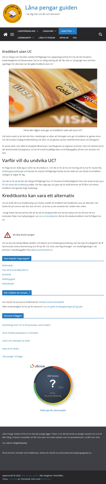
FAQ (75, 37)
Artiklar (63, 37)
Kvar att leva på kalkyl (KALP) (15, 270)
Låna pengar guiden (51, 7)
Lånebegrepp (24, 37)
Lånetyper (66, 31)
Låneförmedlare (26, 31)
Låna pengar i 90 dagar (12, 356)
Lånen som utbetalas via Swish (16, 340)
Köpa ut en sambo (10, 348)
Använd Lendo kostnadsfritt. (51, 302)
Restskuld (6, 274)
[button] (36, 31)
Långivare (48, 31)
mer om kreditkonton (48, 216)
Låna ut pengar (47, 37)
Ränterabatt (7, 265)
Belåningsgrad (8, 279)
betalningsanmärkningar (13, 171)
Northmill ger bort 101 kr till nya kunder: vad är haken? (26, 325)
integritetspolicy (20, 443)
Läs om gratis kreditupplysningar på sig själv (62, 306)
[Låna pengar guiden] (5, 34)
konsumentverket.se (43, 250)
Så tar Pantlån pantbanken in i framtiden (20, 333)
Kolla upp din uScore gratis (53, 410)
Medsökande (8, 283)
